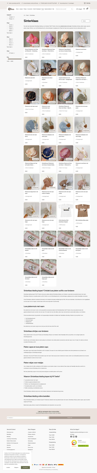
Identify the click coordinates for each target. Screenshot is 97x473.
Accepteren (25, 467)
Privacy (53, 467)
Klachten (9, 447)
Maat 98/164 (52, 439)
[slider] (7, 59)
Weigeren (16, 467)
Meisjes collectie (31, 434)
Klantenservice (10, 432)
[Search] (72, 9)
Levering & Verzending (12, 438)
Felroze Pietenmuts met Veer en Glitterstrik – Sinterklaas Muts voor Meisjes (31, 51)
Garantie (9, 445)
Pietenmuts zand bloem (81, 49)
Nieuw (17, 9)
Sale (53, 9)
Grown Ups (30, 447)
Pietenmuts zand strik (30, 77)
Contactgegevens (11, 449)
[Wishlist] (84, 9)
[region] (17, 460)
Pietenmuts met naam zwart (31, 106)
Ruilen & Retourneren (11, 440)
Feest (43, 9)
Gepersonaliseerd (48, 9)
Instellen (8, 467)
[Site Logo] (11, 9)
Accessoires (29, 9)
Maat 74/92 (51, 437)
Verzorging (30, 440)
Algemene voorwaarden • (47, 467)
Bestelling (9, 434)
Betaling (8, 436)
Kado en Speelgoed (37, 9)
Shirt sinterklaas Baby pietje (82, 220)
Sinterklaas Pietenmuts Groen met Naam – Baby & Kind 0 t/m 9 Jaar (65, 108)
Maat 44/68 (51, 435)
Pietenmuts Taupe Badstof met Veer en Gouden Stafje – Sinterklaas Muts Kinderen (65, 51)
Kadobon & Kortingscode (12, 443)
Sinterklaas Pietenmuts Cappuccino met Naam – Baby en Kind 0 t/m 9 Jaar (81, 79)
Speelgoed (30, 449)
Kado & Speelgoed (32, 438)
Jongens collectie (32, 432)
